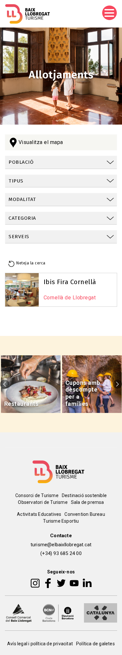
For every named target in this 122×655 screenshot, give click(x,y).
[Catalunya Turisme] (100, 612)
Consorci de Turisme (37, 495)
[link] (61, 162)
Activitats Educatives (39, 514)
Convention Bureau (84, 514)
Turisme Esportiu (61, 521)
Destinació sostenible (84, 495)
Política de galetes (95, 643)
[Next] (117, 384)
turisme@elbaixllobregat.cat (61, 545)
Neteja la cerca (31, 263)
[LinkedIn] (87, 582)
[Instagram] (35, 582)
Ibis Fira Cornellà (70, 282)
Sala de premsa (87, 502)
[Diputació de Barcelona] (58, 612)
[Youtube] (74, 582)
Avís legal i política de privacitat (40, 643)
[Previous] (4, 384)
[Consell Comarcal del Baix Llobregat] (18, 612)
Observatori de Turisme (42, 502)
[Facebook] (48, 582)
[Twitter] (61, 582)
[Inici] (27, 14)
